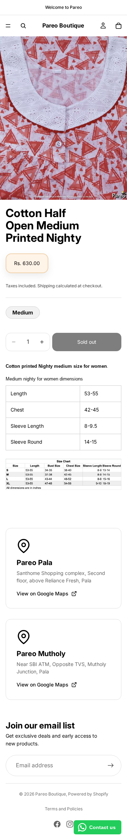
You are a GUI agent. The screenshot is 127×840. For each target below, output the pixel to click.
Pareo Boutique (50, 794)
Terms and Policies (64, 808)
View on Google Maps (42, 593)
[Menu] (8, 26)
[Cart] (118, 26)
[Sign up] (110, 765)
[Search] (23, 26)
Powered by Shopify (88, 794)
